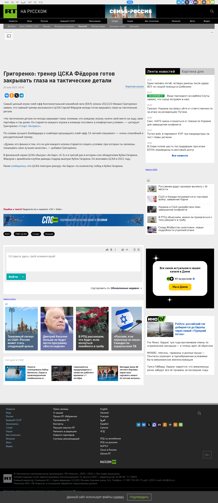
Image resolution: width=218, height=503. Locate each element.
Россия (44, 20)
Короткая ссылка (135, 86)
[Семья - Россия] (130, 11)
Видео (207, 20)
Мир (29, 20)
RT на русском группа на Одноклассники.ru (200, 2)
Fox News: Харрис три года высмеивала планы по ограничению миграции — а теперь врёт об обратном (180, 343)
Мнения (176, 20)
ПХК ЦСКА (21, 233)
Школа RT (105, 453)
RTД (130, 2)
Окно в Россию (108, 449)
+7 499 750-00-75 (132, 480)
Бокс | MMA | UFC (29, 26)
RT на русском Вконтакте (183, 2)
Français (104, 416)
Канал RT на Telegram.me (178, 2)
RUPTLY (104, 446)
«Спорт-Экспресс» (29, 126)
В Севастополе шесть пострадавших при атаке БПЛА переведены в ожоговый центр (176, 147)
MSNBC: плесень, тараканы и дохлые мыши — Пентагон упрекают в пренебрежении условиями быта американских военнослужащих (177, 356)
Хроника (134, 26)
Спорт (115, 20)
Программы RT (61, 420)
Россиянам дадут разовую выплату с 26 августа (182, 187)
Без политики (152, 20)
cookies (118, 497)
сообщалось (18, 166)
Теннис (46, 26)
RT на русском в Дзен (204, 2)
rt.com (36, 476)
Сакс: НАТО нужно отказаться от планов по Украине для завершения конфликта (179, 122)
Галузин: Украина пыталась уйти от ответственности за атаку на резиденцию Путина (180, 109)
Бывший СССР (67, 20)
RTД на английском (110, 438)
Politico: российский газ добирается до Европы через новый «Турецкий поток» (190, 329)
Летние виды (98, 26)
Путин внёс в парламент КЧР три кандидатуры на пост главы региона (178, 135)
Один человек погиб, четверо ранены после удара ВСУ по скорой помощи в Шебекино (177, 84)
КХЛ (7, 233)
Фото (192, 20)
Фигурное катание (64, 26)
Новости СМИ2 (151, 169)
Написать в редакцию (65, 431)
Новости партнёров (63, 434)
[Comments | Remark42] (73, 269)
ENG (7, 2)
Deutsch (104, 413)
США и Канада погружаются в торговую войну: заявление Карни (183, 198)
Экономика (94, 20)
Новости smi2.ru (9, 299)
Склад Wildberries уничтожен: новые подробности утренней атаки (181, 228)
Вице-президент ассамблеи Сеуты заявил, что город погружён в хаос (178, 97)
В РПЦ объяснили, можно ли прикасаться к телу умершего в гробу (185, 218)
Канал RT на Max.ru (191, 2)
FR (17, 2)
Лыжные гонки (118, 26)
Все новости (180, 155)
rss (208, 2)
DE (12, 2)
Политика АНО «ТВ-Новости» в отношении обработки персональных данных (55, 483)
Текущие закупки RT (64, 427)
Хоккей (82, 26)
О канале (58, 412)
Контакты (58, 423)
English (104, 409)
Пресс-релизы (60, 409)
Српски (104, 427)
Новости (13, 20)
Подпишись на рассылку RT (213, 2)
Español (104, 424)
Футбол (11, 26)
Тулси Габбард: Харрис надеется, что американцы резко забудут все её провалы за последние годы (178, 368)
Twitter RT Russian (187, 2)
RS (35, 2)
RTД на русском (108, 442)
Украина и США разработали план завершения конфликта (179, 208)
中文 (41, 2)
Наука (130, 20)
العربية (23, 2)
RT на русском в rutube (195, 2)
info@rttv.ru (168, 480)
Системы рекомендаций (66, 438)
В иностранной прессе (157, 319)
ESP (30, 2)
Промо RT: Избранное (65, 416)
